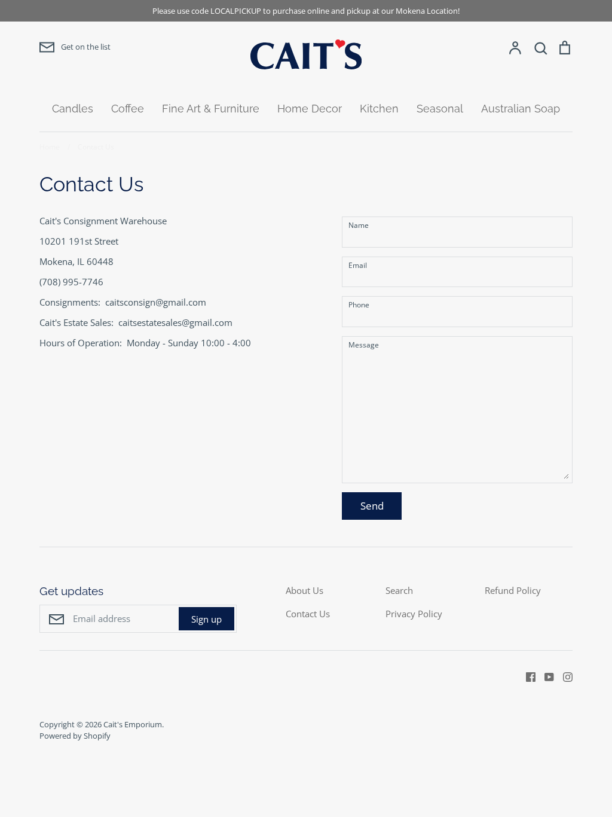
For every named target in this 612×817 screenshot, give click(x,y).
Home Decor (309, 108)
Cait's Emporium (132, 724)
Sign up (206, 619)
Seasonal (440, 108)
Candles (72, 108)
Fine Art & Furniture (210, 108)
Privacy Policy (413, 614)
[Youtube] (545, 676)
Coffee (127, 108)
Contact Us (308, 614)
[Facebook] (526, 676)
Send (372, 506)
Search (399, 590)
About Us (304, 590)
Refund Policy (513, 590)
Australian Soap (520, 108)
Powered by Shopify (75, 735)
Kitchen (379, 108)
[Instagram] (563, 676)
